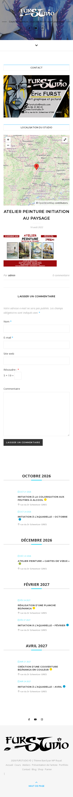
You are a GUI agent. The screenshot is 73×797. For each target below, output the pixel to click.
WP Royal (57, 760)
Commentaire (12, 388)
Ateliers (26, 764)
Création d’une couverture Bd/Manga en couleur (38, 668)
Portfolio (63, 764)
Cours (18, 764)
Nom (8, 321)
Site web (9, 353)
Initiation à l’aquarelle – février (41, 625)
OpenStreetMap (46, 202)
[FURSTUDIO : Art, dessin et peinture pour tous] (36, 13)
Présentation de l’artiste (45, 764)
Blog (34, 769)
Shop (40, 769)
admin (11, 275)
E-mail (8, 337)
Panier (48, 769)
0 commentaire (61, 275)
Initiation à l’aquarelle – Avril (40, 686)
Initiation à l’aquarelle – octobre (43, 516)
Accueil (9, 764)
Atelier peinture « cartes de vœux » (43, 561)
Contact (26, 769)
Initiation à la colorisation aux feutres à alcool (41, 498)
